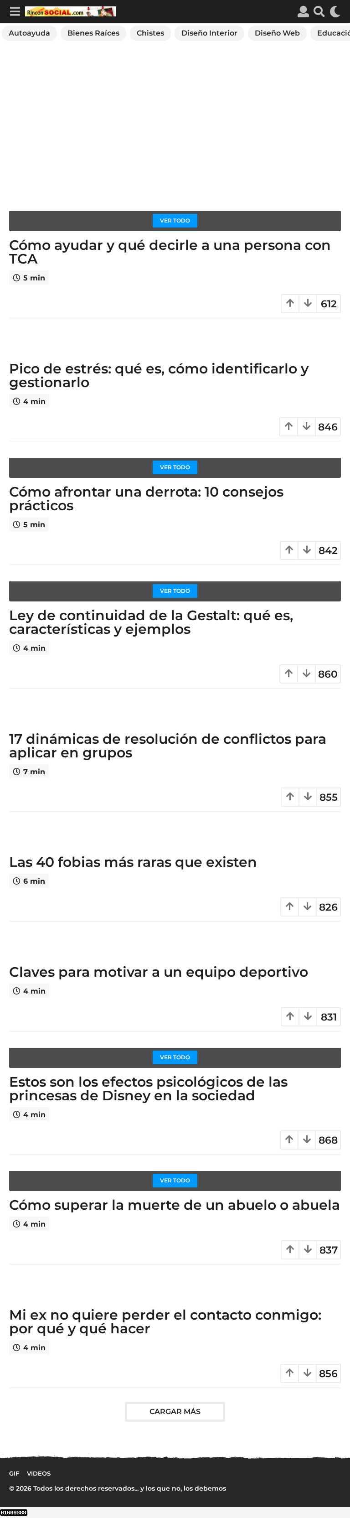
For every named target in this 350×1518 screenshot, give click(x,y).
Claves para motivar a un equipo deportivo (158, 972)
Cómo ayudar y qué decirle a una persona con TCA (170, 252)
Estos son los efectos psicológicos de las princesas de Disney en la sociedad (148, 1088)
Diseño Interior (209, 33)
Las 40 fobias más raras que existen (133, 862)
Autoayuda (29, 33)
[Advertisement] (175, 131)
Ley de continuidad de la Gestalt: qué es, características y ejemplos (151, 622)
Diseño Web (277, 33)
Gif (14, 1473)
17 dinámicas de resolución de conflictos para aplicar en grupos (167, 746)
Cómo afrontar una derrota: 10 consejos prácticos (146, 498)
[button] (15, 11)
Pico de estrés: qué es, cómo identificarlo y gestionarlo (159, 375)
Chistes (150, 33)
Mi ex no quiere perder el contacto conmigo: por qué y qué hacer (165, 1321)
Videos (39, 1473)
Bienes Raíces (93, 33)
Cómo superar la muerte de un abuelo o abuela (174, 1205)
